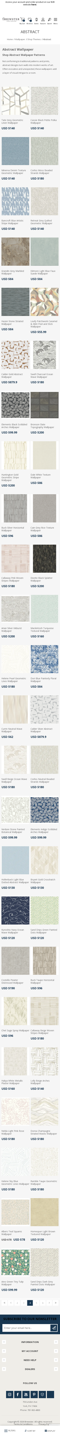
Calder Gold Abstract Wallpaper (12, 375)
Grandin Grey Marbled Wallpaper (12, 272)
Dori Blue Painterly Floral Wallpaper (43, 680)
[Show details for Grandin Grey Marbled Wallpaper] (15, 252)
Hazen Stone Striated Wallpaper (12, 322)
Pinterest (34, 1394)
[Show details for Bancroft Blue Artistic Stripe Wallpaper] (15, 201)
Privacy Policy (45, 1424)
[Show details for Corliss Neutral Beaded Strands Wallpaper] (45, 760)
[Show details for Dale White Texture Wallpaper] (45, 455)
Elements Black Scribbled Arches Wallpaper (14, 426)
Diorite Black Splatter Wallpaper (41, 579)
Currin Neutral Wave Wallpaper (11, 730)
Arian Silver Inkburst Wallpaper (11, 629)
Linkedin (50, 1394)
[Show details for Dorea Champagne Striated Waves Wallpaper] (45, 1111)
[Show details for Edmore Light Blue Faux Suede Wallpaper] (45, 252)
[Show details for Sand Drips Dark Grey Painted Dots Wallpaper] (45, 1262)
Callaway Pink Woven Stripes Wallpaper (12, 579)
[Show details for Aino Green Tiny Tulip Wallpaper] (15, 1262)
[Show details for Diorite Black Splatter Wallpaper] (45, 559)
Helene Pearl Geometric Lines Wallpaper (13, 680)
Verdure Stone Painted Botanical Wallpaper (13, 831)
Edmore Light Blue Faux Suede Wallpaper (43, 272)
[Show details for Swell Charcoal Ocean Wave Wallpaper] (45, 355)
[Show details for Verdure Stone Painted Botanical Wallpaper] (15, 810)
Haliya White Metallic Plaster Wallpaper (12, 1082)
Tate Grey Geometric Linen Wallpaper (12, 121)
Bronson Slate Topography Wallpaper (42, 426)
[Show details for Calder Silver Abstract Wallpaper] (45, 709)
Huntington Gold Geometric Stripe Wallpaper (10, 477)
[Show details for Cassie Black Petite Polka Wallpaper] (45, 101)
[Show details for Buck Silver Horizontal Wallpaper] (15, 508)
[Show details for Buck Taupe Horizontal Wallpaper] (45, 961)
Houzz (42, 1394)
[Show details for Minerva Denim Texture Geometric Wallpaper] (15, 151)
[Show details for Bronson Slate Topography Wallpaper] (45, 405)
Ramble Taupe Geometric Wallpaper (44, 1182)
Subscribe (53, 1328)
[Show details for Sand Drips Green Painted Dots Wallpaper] (45, 911)
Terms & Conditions (23, 1424)
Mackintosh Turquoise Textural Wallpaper (42, 629)
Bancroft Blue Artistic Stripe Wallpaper (12, 222)
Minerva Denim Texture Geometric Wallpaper (13, 172)
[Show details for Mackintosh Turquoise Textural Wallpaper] (45, 609)
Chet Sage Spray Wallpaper (15, 1030)
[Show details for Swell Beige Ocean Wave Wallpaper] (15, 760)
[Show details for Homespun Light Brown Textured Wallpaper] (45, 1212)
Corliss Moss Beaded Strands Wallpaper (41, 172)
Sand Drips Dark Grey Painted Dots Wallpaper (43, 1283)
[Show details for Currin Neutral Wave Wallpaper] (15, 709)
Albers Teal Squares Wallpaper (11, 1233)
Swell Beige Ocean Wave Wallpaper (14, 780)
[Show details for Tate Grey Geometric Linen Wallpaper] (15, 101)
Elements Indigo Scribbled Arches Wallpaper (44, 831)
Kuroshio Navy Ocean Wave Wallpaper (12, 931)
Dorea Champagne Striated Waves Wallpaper (44, 1132)
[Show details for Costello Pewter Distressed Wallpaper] (15, 961)
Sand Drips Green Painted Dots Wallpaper (44, 931)
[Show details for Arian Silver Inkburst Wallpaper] (15, 609)
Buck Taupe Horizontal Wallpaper (42, 981)
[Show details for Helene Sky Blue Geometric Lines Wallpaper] (15, 1162)
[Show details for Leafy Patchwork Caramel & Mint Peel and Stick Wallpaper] (45, 302)
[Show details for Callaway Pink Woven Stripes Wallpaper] (15, 559)
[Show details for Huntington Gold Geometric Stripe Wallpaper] (15, 455)
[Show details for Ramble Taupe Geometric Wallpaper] (45, 1162)
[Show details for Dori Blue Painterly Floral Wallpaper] (45, 659)
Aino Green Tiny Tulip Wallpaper (12, 1283)
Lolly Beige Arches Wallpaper (40, 1082)
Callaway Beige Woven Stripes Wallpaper (42, 1032)
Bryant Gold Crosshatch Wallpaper (43, 881)
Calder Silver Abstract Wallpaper (41, 730)
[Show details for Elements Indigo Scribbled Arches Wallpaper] (45, 810)
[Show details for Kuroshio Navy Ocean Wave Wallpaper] (15, 911)
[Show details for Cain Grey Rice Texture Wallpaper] (45, 508)
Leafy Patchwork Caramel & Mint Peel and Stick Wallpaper (44, 324)
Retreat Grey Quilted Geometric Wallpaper (41, 222)
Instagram (9, 1394)
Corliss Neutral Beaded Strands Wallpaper (42, 780)
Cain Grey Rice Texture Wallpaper (42, 529)
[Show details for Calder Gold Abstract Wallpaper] (15, 355)
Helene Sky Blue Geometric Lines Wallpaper (15, 1182)
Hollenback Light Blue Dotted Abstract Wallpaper (15, 881)
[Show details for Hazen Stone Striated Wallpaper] (15, 302)
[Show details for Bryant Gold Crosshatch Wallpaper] (45, 860)
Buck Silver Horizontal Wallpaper (12, 529)
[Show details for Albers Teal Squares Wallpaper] (15, 1212)
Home (10, 39)
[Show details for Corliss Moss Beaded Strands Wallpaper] (45, 151)
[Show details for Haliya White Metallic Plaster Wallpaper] (15, 1061)
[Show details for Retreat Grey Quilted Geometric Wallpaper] (45, 201)
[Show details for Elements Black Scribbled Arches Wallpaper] (15, 405)
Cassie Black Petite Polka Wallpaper (44, 121)
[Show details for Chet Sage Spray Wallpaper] (15, 1011)
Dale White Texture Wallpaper (41, 476)
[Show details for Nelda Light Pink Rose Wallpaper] (15, 1111)
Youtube (26, 1394)
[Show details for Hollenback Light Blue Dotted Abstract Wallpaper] (15, 860)
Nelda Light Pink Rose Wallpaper (12, 1132)
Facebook (17, 1394)
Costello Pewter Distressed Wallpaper (12, 981)
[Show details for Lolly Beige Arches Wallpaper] (45, 1061)
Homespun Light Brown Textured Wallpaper (43, 1233)
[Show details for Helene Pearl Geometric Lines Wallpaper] (15, 659)
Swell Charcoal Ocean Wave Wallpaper (42, 375)
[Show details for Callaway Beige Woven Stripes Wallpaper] (45, 1011)
